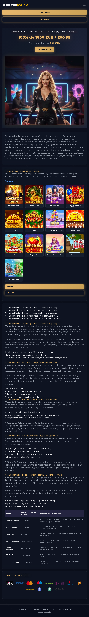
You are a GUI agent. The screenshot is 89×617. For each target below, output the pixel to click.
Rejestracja (44, 12)
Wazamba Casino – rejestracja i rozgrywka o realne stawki (31, 310)
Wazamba (15, 5)
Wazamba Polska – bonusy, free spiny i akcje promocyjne (31, 313)
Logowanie (44, 19)
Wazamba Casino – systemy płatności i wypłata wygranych (31, 316)
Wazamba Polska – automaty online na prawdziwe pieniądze (32, 307)
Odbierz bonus (44, 49)
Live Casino (12, 293)
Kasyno (10, 287)
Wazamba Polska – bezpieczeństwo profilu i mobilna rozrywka (33, 319)
